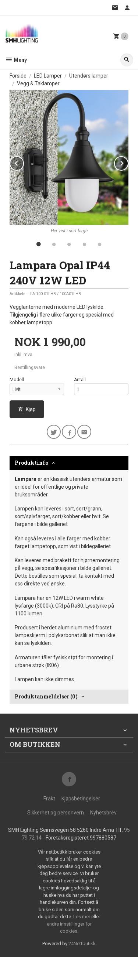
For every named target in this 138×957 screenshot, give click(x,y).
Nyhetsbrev (103, 813)
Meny (20, 60)
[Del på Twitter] (54, 432)
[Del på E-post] (84, 432)
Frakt (49, 799)
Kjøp (31, 409)
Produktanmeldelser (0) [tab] (46, 696)
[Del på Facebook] (69, 432)
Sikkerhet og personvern (55, 813)
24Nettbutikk (82, 943)
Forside (18, 76)
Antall (80, 379)
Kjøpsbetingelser (80, 799)
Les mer (82, 916)
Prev (23, 162)
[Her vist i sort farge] (69, 157)
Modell (17, 379)
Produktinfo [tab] (31, 462)
